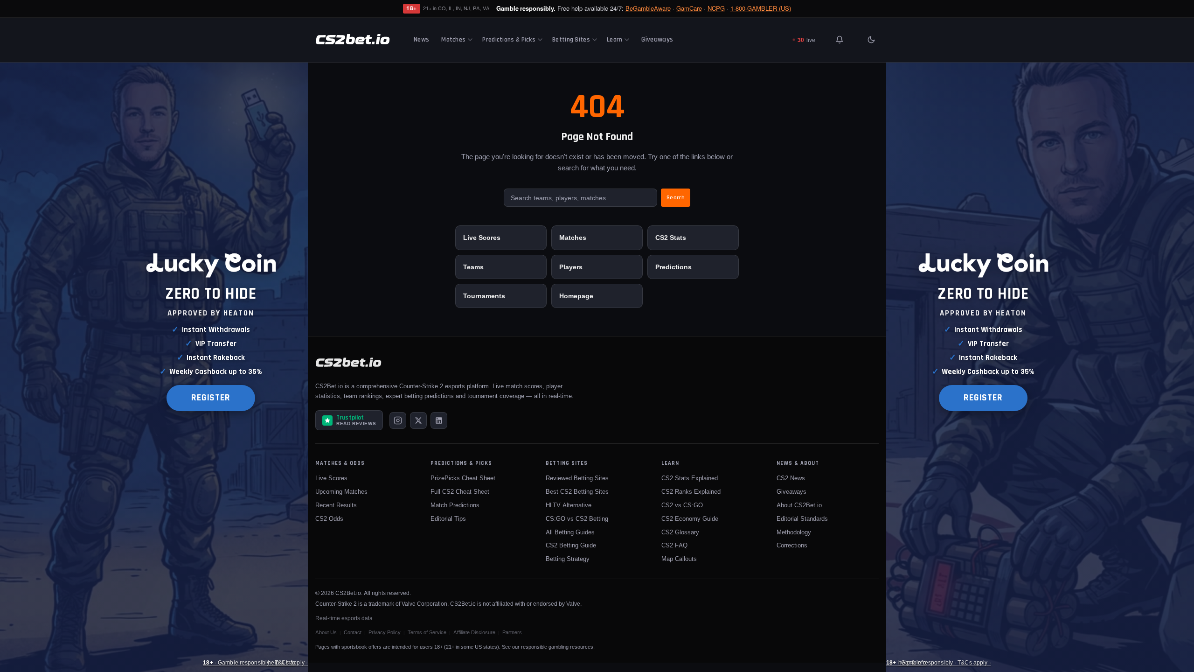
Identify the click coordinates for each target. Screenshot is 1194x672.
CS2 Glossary (680, 532)
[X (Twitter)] (418, 420)
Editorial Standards (802, 518)
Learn (615, 39)
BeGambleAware (648, 8)
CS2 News (791, 478)
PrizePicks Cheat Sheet (462, 478)
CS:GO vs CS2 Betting (577, 518)
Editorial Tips (448, 518)
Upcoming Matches (341, 491)
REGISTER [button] (211, 398)
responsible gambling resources (557, 647)
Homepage (576, 296)
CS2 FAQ (674, 545)
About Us (326, 632)
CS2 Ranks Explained (691, 491)
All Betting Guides (570, 532)
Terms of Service (427, 632)
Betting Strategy (568, 558)
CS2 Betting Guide (571, 545)
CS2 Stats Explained (689, 478)
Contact (352, 632)
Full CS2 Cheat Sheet (459, 491)
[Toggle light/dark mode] (871, 39)
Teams (473, 267)
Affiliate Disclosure (474, 632)
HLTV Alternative (568, 505)
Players (571, 267)
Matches (453, 39)
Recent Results (336, 505)
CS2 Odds (329, 518)
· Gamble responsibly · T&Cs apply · (255, 662)
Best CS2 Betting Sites (577, 491)
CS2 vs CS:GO (682, 505)
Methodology (794, 532)
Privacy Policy (384, 632)
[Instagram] (397, 420)
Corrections (792, 545)
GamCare (689, 8)
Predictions (673, 267)
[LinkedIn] (438, 420)
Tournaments (484, 296)
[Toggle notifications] (839, 39)
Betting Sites (571, 39)
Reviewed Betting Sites (577, 478)
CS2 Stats (670, 237)
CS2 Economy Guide (689, 518)
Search (675, 197)
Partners (512, 632)
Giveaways (657, 39)
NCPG (716, 8)
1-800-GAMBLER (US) (760, 8)
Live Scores (481, 237)
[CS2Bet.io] (352, 39)
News (421, 39)
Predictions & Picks (508, 39)
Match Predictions (454, 505)
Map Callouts (679, 558)
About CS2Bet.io (799, 505)
